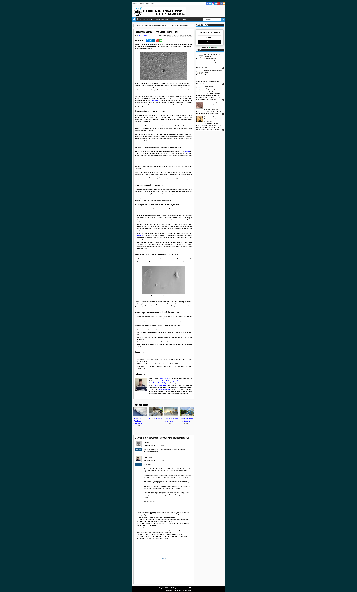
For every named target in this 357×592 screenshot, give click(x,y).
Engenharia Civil (160, 385)
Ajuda (147, 3)
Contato (134, 3)
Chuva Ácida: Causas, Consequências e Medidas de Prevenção (212, 119)
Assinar (209, 42)
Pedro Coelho (144, 36)
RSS (224, 3)
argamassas (155, 100)
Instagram (213, 3)
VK (221, 3)
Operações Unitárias (162, 19)
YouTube (218, 3)
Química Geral (147, 19)
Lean (159, 383)
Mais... (184, 19)
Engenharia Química (164, 389)
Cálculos (175, 19)
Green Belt (152, 383)
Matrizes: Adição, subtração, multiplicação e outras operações (212, 89)
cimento (187, 151)
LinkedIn (215, 3)
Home (134, 19)
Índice (139, 19)
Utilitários (141, 3)
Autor (152, 3)
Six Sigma (165, 383)
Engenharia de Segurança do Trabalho (170, 381)
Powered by (205, 47)
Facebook (207, 3)
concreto (140, 235)
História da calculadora (211, 103)
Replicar (138, 449)
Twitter (210, 3)
